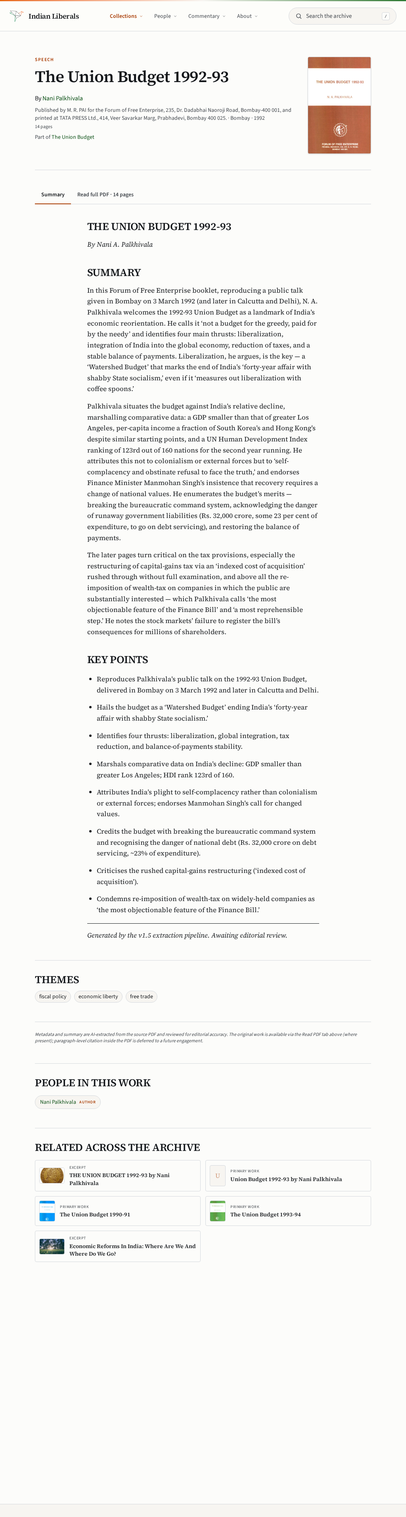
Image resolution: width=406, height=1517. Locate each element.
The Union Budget (73, 137)
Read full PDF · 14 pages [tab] (105, 195)
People (162, 16)
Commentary (204, 16)
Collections (123, 16)
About (244, 16)
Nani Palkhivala (62, 98)
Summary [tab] (53, 195)
